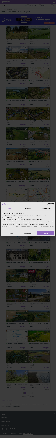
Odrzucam (10, 233)
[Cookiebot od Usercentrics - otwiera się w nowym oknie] (48, 204)
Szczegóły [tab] (28, 208)
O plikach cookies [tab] (46, 208)
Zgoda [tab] (9, 208)
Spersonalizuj (27, 233)
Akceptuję (45, 233)
